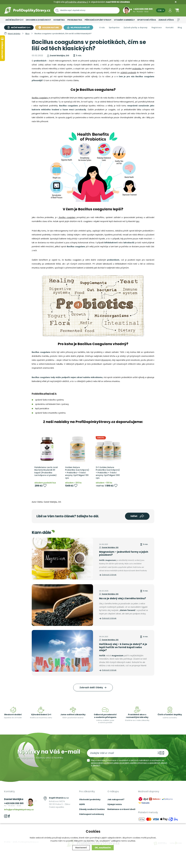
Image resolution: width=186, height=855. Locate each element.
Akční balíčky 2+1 (14, 20)
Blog (180, 27)
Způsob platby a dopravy (135, 27)
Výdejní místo (114, 804)
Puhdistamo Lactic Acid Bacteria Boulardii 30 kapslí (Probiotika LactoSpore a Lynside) (46, 471)
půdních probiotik (128, 72)
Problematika (74, 20)
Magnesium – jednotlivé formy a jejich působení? (123, 553)
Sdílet (134, 516)
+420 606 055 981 (143, 9)
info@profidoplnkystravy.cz (19, 809)
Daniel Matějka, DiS (110, 547)
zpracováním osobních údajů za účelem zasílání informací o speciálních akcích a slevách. (129, 764)
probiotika (137, 68)
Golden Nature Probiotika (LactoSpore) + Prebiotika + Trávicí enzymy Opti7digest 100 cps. (77, 472)
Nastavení (81, 847)
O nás (102, 27)
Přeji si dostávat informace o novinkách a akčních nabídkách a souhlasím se (129, 763)
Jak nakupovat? (115, 799)
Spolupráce (114, 27)
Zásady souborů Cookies (92, 809)
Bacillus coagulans (40, 97)
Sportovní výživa (146, 20)
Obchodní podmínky (89, 799)
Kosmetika (59, 20)
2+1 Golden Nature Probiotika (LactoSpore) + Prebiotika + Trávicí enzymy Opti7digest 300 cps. (108, 472)
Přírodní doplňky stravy (98, 20)
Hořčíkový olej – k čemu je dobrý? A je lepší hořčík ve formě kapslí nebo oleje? (123, 647)
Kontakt (170, 27)
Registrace (157, 27)
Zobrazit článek (109, 574)
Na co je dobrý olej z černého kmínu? (122, 598)
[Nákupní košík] (177, 10)
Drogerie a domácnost (38, 20)
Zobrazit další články (92, 687)
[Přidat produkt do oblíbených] (44, 485)
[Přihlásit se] (170, 10)
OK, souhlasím (103, 847)
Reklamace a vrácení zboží (121, 809)
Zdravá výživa (166, 20)
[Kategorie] (178, 19)
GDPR (82, 804)
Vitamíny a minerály (124, 20)
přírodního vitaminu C (76, 2)
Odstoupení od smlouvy (91, 814)
